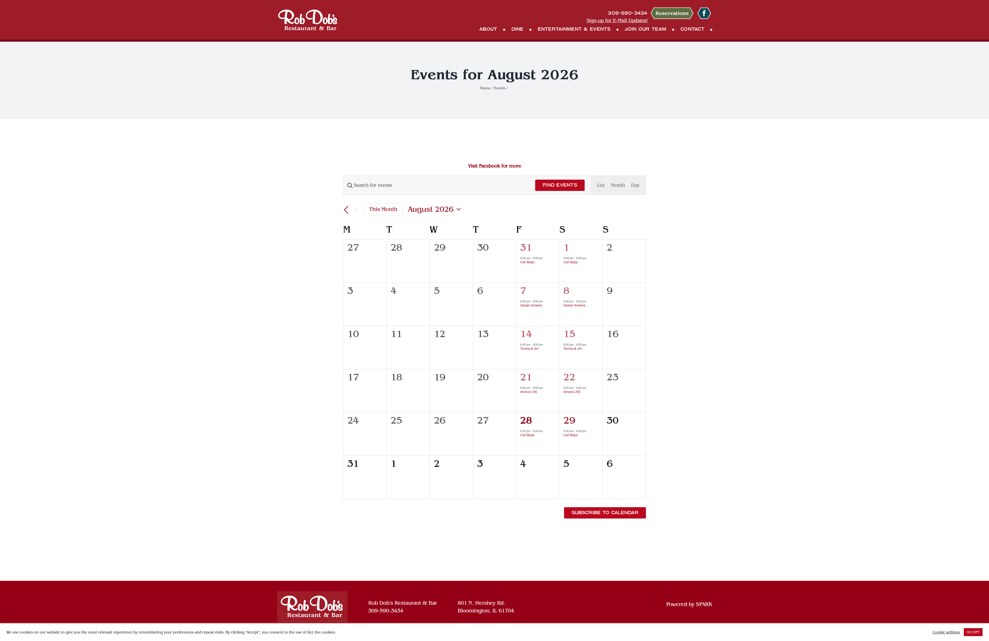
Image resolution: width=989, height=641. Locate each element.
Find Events (560, 185)
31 (526, 247)
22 (569, 377)
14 (526, 333)
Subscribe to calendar (605, 513)
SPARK (704, 604)
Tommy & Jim (529, 348)
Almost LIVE (528, 391)
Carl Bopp (527, 262)
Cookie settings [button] (946, 632)
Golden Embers (531, 305)
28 (526, 420)
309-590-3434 (385, 611)
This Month (383, 209)
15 (569, 333)
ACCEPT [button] (973, 632)
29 (569, 420)
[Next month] (355, 210)
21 (526, 377)
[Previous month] (346, 210)
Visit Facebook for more (494, 166)
